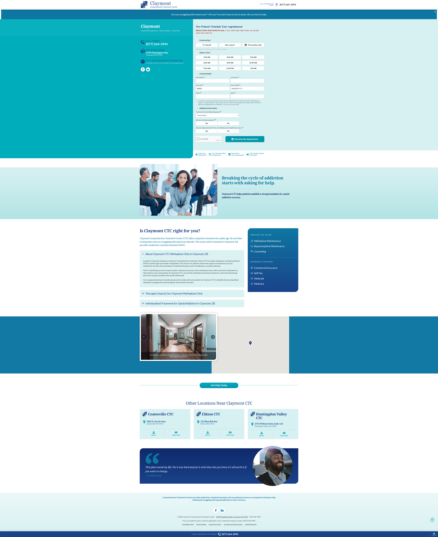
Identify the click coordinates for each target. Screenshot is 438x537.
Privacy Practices (201, 524)
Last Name (235, 77)
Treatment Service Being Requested (208, 112)
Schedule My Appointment (246, 139)
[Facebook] (143, 69)
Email (233, 93)
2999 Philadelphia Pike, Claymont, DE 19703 (232, 517)
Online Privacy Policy (215, 524)
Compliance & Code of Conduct (233, 524)
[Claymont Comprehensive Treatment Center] (175, 4)
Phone (198, 93)
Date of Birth (235, 85)
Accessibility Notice (188, 524)
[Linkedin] (148, 69)
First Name (200, 77)
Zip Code (199, 85)
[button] (250, 343)
